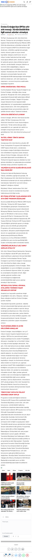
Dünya (14, 470)
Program (20, 470)
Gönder (6, 536)
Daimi (8, 470)
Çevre (3, 470)
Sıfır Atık (27, 470)
